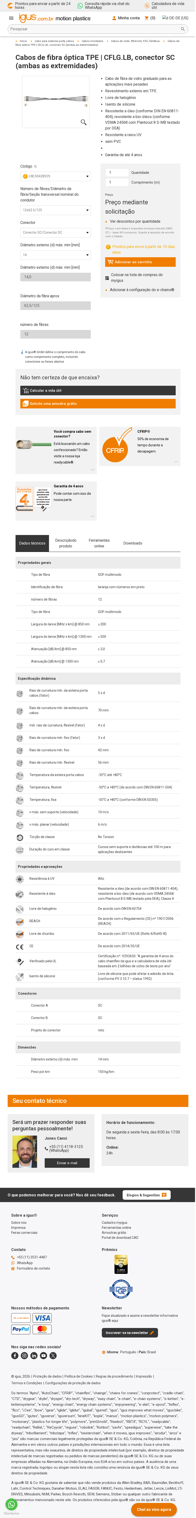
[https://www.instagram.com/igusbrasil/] (24, 1355)
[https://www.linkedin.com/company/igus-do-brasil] (34, 1355)
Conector (27, 222)
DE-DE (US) (178, 18)
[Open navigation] (11, 18)
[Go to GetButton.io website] (11, 1513)
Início (23, 41)
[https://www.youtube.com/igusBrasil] (43, 1355)
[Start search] (183, 29)
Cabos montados (92, 41)
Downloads (132, 543)
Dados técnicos (32, 543)
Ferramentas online (99, 543)
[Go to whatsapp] (11, 1504)
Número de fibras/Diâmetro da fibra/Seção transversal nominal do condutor (49, 194)
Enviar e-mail (67, 1163)
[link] (98, 392)
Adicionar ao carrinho (129, 263)
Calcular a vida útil (48, 391)
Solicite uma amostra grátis (49, 404)
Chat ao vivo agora (154, 1509)
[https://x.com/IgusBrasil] (53, 1355)
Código (26, 166)
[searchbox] (94, 29)
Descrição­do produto (65, 543)
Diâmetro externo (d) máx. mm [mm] (50, 245)
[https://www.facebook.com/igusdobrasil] (14, 1355)
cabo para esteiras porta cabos (54, 41)
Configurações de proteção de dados (73, 1383)
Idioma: (121, 1352)
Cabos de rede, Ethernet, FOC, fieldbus (135, 41)
